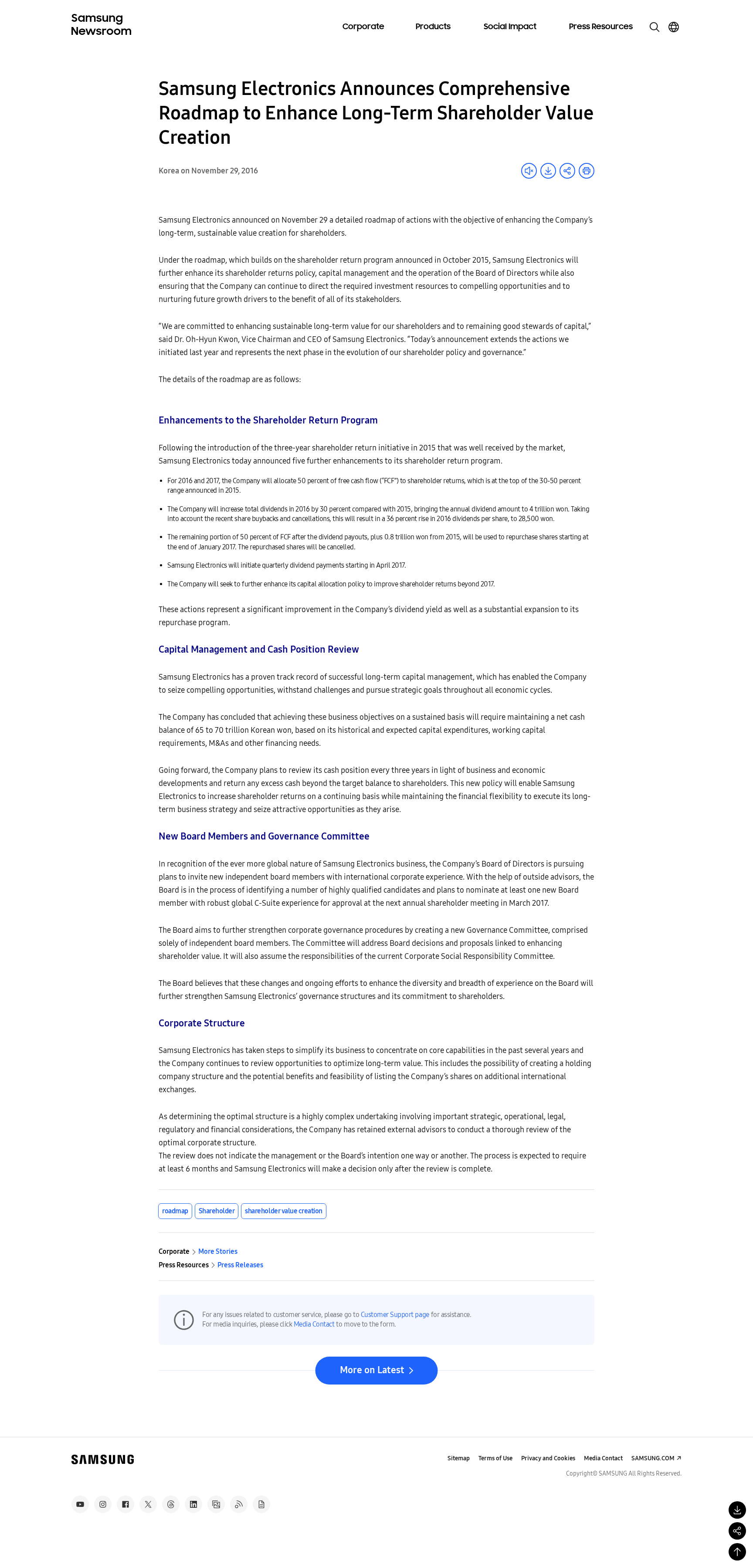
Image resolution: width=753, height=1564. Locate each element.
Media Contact (314, 1324)
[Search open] (654, 27)
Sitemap (459, 1458)
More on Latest (372, 1370)
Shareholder (217, 1211)
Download (548, 171)
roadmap (175, 1211)
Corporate (363, 27)
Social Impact (510, 27)
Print (586, 171)
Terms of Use (495, 1458)
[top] (737, 1552)
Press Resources (601, 27)
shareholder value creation (283, 1211)
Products (433, 27)
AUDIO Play (529, 171)
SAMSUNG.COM (653, 1458)
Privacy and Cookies (548, 1458)
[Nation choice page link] (674, 27)
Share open (567, 171)
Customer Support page (395, 1314)
